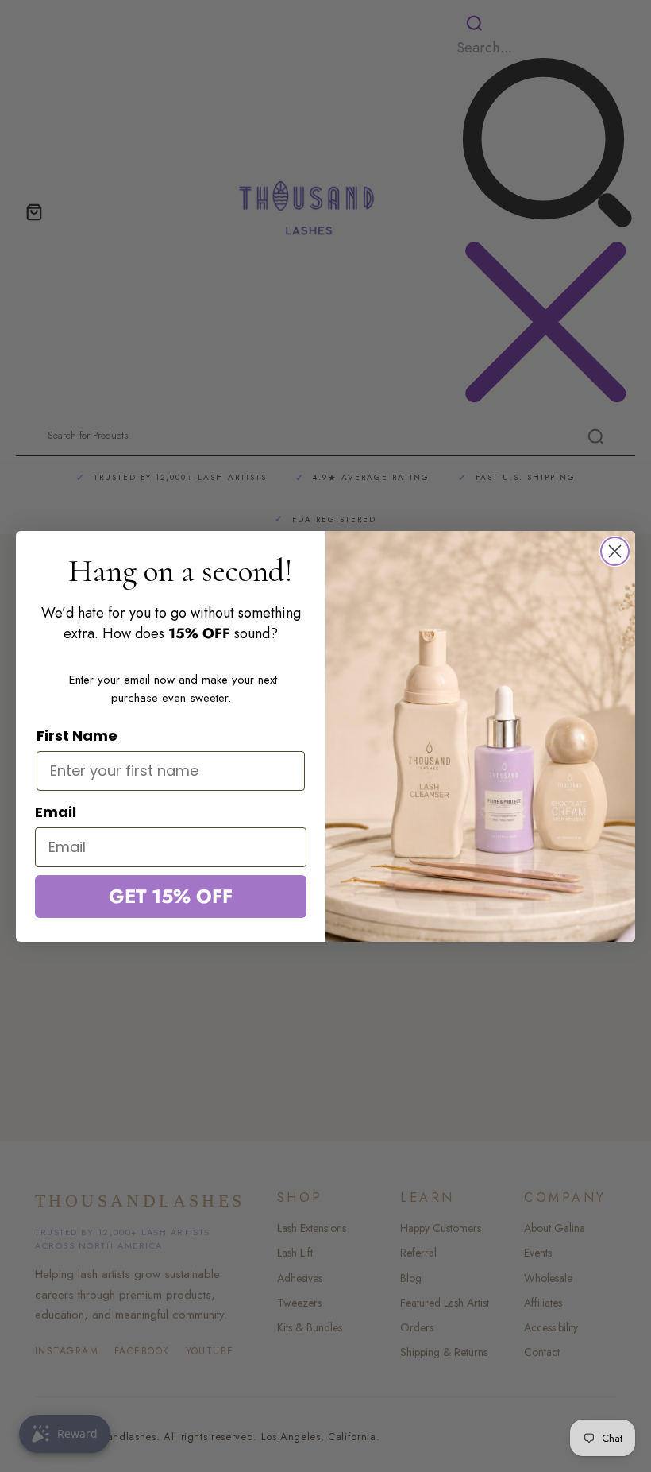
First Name (77, 736)
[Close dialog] (615, 551)
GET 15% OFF (171, 896)
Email (55, 812)
